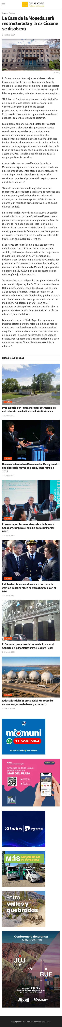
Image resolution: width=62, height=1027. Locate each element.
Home (4, 13)
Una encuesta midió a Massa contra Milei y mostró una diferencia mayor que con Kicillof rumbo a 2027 (30, 468)
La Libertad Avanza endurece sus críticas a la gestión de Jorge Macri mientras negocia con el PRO (29, 588)
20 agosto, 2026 (9, 652)
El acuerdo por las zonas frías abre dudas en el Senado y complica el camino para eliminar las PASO (28, 528)
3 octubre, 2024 (8, 35)
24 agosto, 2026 (8, 416)
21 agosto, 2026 (8, 536)
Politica (12, 13)
